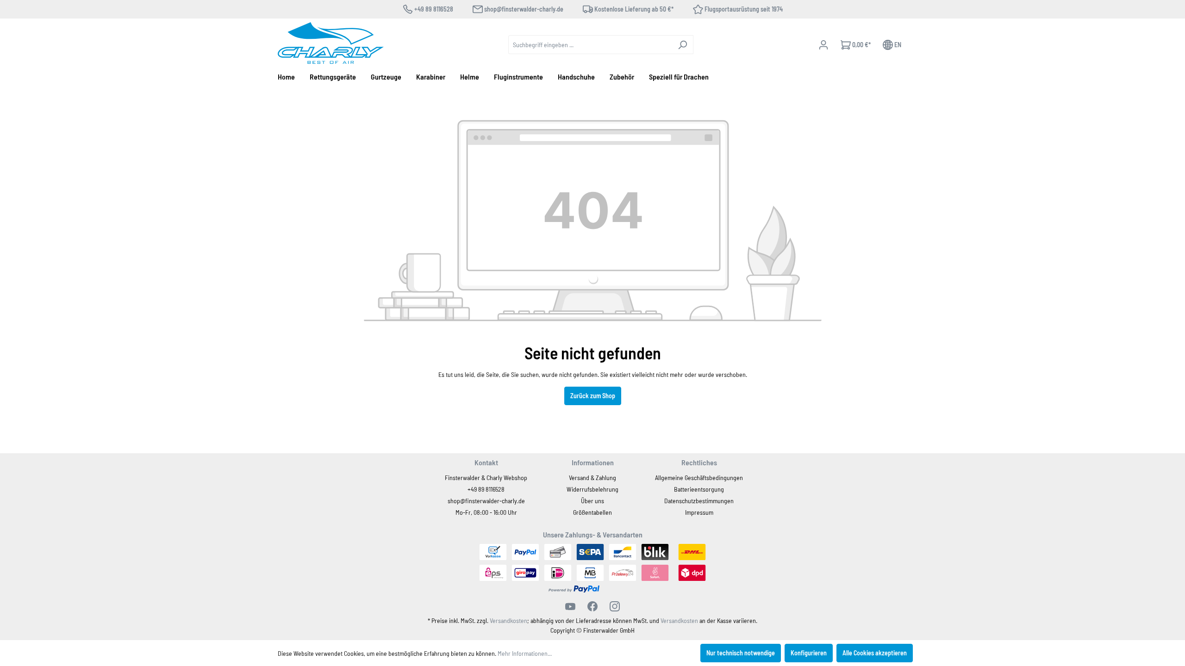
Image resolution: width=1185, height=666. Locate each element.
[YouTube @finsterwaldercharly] (570, 606)
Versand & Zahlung (592, 477)
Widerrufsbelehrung (592, 489)
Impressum (699, 512)
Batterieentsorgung (699, 489)
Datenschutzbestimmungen (699, 501)
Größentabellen (592, 512)
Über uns (592, 501)
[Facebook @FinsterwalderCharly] (592, 606)
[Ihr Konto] (823, 45)
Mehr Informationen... (525, 653)
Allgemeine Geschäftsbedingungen (699, 477)
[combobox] (590, 44)
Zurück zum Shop (592, 396)
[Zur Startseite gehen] (331, 43)
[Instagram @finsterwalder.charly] (615, 606)
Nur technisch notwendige (740, 653)
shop (454, 501)
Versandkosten (508, 620)
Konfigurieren (809, 653)
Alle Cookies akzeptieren (874, 653)
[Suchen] (682, 44)
